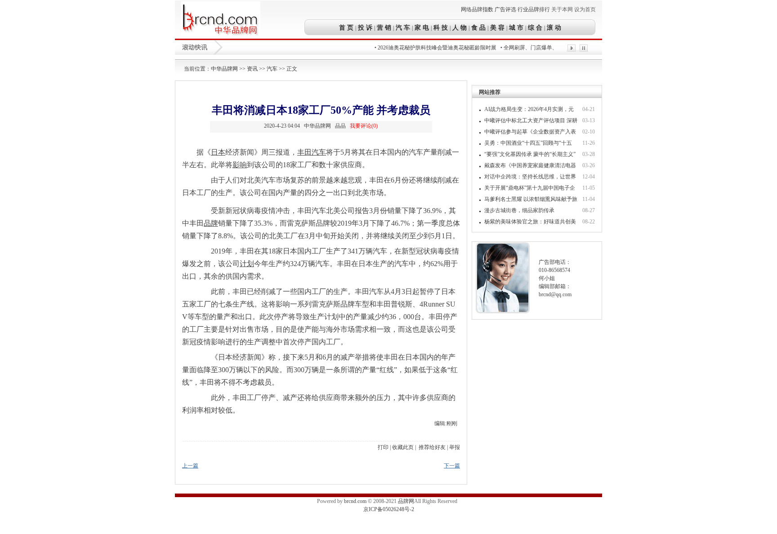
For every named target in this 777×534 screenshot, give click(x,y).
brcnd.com (355, 501)
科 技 (441, 27)
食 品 (478, 27)
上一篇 (190, 466)
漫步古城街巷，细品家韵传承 (519, 210)
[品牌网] (220, 36)
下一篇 (452, 466)
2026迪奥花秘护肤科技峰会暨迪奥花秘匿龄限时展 (430, 47)
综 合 (535, 27)
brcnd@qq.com (555, 294)
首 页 (347, 27)
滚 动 (553, 27)
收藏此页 (403, 447)
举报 (454, 447)
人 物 (460, 27)
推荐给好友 (432, 447)
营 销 (384, 27)
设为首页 (585, 9)
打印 (383, 447)
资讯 (252, 69)
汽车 (272, 69)
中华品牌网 (224, 69)
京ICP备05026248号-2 (388, 509)
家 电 (422, 27)
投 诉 (365, 27)
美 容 (497, 27)
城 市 (516, 27)
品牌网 (406, 501)
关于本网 (562, 9)
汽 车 (403, 27)
